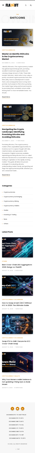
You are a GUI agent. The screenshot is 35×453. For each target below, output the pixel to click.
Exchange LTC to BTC (16, 428)
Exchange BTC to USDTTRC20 (16, 415)
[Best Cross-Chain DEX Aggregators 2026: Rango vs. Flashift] (17, 247)
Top (18, 449)
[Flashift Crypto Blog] (12, 5)
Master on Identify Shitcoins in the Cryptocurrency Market (15, 56)
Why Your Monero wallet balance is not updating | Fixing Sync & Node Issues (16, 381)
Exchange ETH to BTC (16, 418)
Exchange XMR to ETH (16, 431)
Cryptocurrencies (8, 50)
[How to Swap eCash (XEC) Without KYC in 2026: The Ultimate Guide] (17, 286)
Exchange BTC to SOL (16, 425)
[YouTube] (17, 408)
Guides (6, 210)
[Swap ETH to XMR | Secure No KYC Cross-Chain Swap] (17, 324)
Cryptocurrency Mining (11, 201)
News (5, 219)
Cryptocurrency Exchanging (13, 197)
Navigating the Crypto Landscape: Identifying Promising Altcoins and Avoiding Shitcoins (13, 133)
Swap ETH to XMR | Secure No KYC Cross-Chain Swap (16, 342)
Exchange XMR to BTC (16, 421)
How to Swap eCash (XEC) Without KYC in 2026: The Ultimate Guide (17, 304)
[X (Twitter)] (12, 408)
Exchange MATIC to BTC (17, 438)
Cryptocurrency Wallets (11, 206)
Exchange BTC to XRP (16, 435)
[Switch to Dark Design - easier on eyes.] (26, 5)
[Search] (30, 5)
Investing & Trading (10, 215)
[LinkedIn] (22, 408)
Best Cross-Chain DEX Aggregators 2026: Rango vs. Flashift (17, 266)
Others (6, 224)
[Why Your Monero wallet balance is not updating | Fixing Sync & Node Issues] (17, 362)
